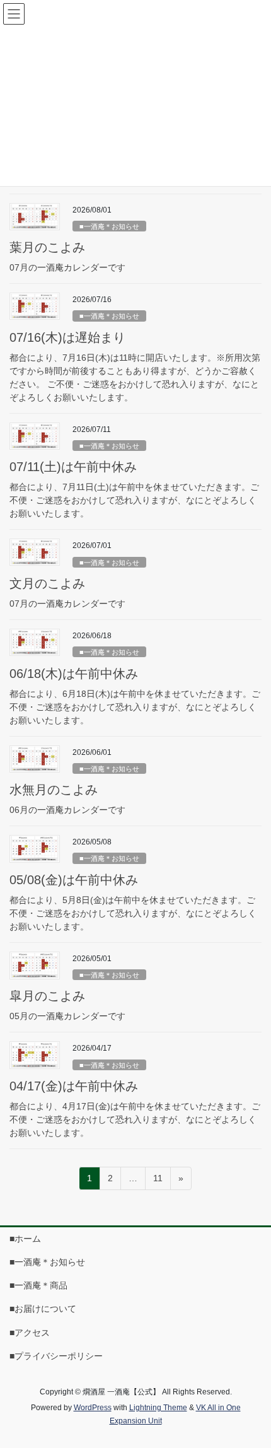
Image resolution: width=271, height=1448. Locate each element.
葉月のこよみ (47, 247)
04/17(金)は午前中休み (73, 1086)
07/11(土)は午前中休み (73, 467)
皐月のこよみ (47, 996)
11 (158, 1181)
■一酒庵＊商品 (38, 1285)
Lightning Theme (158, 1407)
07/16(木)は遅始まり (67, 337)
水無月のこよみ (53, 790)
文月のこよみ (47, 583)
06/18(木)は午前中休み (73, 673)
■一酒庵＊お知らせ (109, 226)
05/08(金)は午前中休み (73, 880)
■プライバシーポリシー (56, 1356)
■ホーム (25, 1239)
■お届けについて (42, 1309)
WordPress (93, 1407)
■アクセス (29, 1333)
